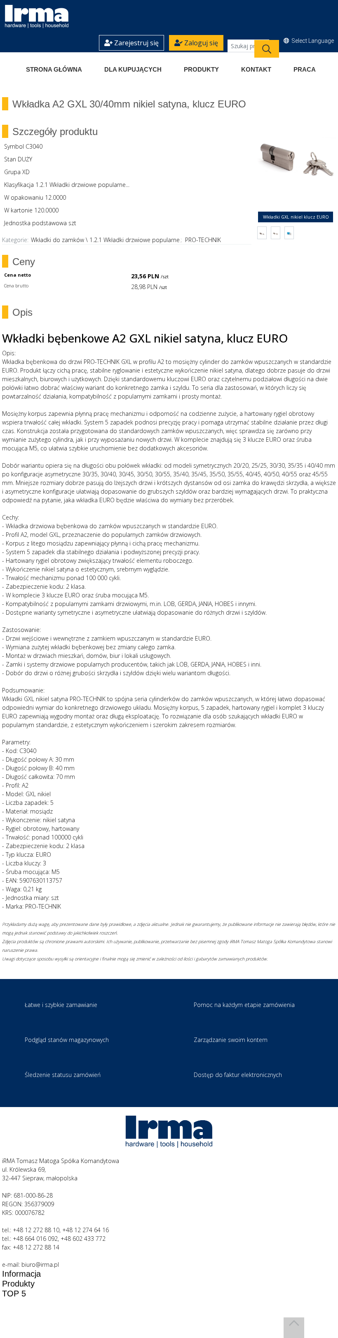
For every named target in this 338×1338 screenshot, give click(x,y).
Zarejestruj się (136, 42)
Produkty (201, 69)
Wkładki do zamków (57, 240)
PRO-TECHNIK (203, 240)
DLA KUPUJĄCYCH (133, 69)
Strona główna (54, 69)
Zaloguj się (200, 42)
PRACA (304, 69)
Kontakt (256, 69)
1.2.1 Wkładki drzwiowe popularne (134, 240)
